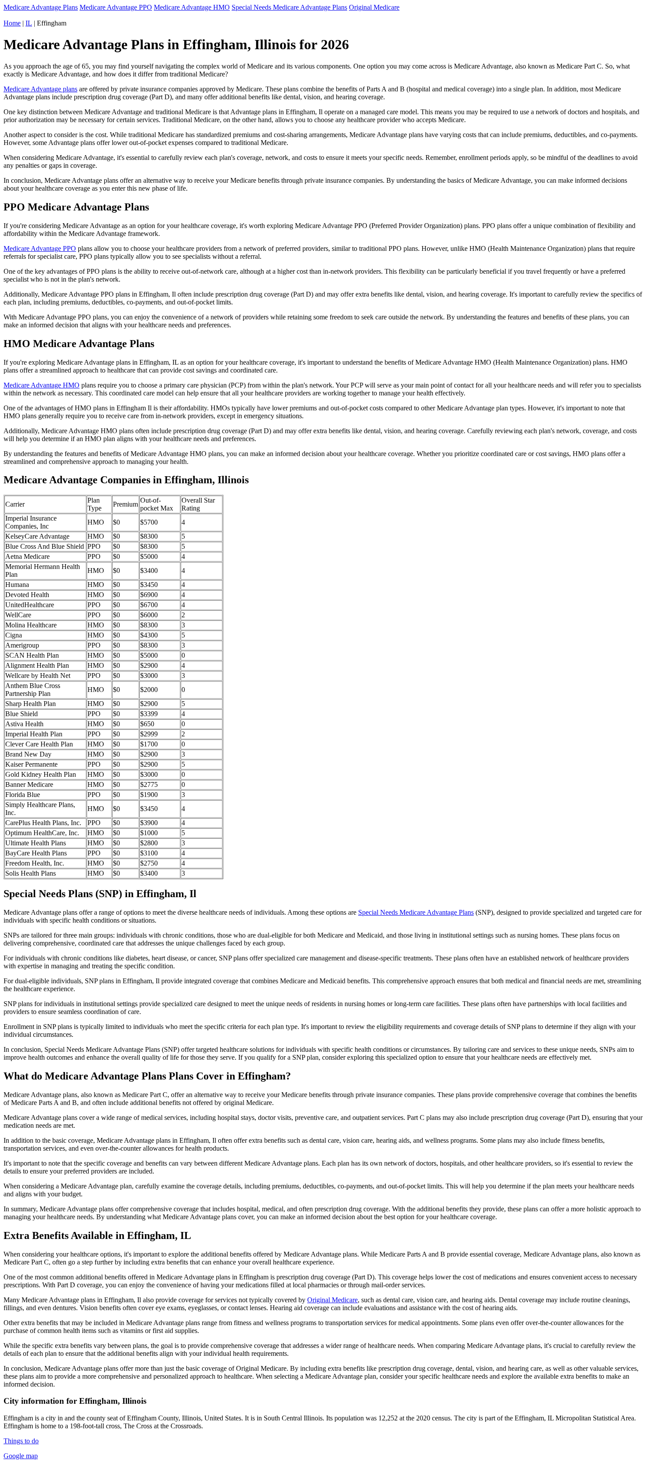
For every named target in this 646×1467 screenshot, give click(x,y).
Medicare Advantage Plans (41, 7)
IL (28, 23)
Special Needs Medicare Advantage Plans (289, 7)
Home (12, 23)
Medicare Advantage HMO (192, 7)
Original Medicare (374, 7)
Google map (21, 1456)
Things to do (21, 1441)
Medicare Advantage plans (40, 89)
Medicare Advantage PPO (116, 7)
